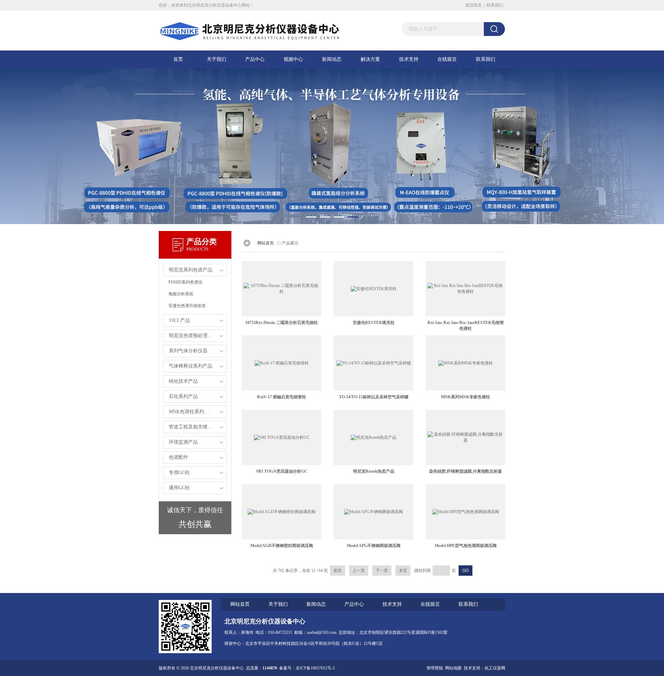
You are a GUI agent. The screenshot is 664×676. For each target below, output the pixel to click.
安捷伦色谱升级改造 (187, 305)
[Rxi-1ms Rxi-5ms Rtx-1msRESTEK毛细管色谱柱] (465, 288)
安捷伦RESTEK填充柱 (374, 322)
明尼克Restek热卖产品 (373, 471)
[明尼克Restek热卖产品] (373, 437)
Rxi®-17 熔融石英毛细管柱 (281, 397)
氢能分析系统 (180, 293)
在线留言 (447, 59)
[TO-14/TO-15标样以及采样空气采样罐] (373, 363)
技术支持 (408, 59)
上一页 (358, 570)
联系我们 (495, 5)
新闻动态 (331, 59)
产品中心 (255, 59)
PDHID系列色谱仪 (185, 282)
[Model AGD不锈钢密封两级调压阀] (281, 511)
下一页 (382, 570)
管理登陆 (434, 668)
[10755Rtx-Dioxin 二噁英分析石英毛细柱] (281, 288)
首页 (178, 59)
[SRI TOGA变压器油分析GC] (281, 437)
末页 (403, 570)
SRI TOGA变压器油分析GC (281, 471)
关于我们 (216, 59)
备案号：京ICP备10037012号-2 (307, 668)
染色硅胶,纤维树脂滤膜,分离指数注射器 (465, 471)
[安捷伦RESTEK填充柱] (373, 288)
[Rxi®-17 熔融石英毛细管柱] (281, 363)
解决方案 (370, 59)
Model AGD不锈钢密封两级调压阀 (281, 545)
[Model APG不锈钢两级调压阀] (373, 511)
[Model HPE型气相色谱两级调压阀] (465, 511)
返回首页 (473, 5)
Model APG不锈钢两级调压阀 (373, 545)
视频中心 (293, 59)
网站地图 (453, 668)
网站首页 (265, 243)
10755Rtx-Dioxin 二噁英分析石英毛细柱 (281, 322)
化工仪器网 (495, 668)
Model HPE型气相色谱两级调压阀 (466, 545)
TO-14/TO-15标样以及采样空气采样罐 (373, 397)
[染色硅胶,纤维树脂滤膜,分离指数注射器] (465, 437)
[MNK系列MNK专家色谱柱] (465, 363)
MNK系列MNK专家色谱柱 (465, 397)
